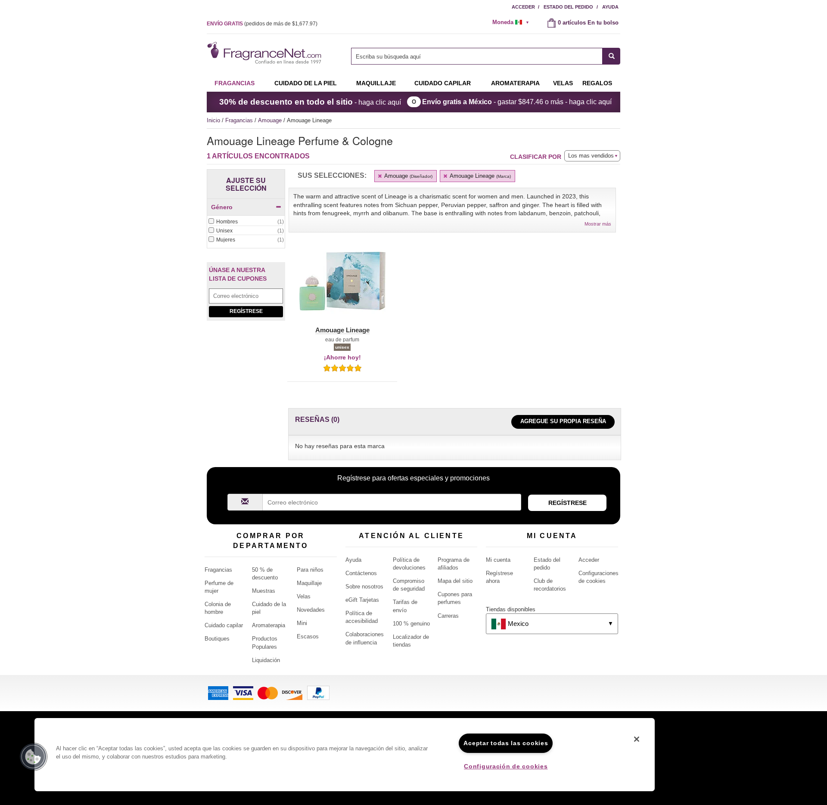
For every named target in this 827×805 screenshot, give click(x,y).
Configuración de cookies (505, 766)
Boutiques (217, 638)
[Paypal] (318, 692)
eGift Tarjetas (362, 600)
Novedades (311, 610)
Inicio (213, 120)
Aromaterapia (268, 625)
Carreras (448, 616)
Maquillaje (376, 83)
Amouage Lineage (479, 176)
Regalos (597, 83)
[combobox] (485, 56)
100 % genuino (411, 623)
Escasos (308, 636)
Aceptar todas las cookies (505, 743)
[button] (342, 286)
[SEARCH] (611, 56)
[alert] (513, 22)
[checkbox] (246, 222)
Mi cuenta (498, 560)
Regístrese (246, 311)
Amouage (270, 120)
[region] (344, 754)
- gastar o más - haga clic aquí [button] (517, 101)
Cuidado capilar (442, 83)
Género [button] (222, 207)
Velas (304, 596)
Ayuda (610, 6)
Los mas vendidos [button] (591, 155)
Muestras (263, 591)
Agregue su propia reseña (563, 421)
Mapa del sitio (455, 581)
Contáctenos (361, 573)
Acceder (523, 6)
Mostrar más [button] (597, 223)
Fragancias (235, 83)
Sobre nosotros (364, 586)
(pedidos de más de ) (262, 24)
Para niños (310, 570)
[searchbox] (477, 56)
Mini (302, 623)
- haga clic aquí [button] (310, 101)
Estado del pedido (568, 6)
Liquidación (266, 660)
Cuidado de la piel (305, 83)
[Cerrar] (636, 739)
